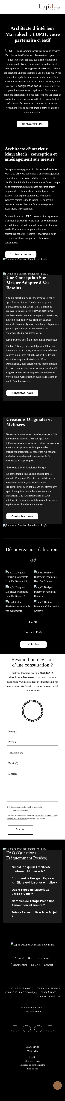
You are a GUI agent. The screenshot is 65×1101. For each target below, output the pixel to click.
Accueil (19, 958)
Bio (30, 958)
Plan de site (32, 1069)
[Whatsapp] (50, 1028)
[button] (32, 869)
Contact (48, 964)
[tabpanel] (33, 592)
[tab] (33, 559)
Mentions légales (32, 1061)
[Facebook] (15, 1028)
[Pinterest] (38, 1028)
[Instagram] (27, 1028)
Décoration (42, 958)
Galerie (35, 964)
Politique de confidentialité (32, 1065)
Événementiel (19, 964)
